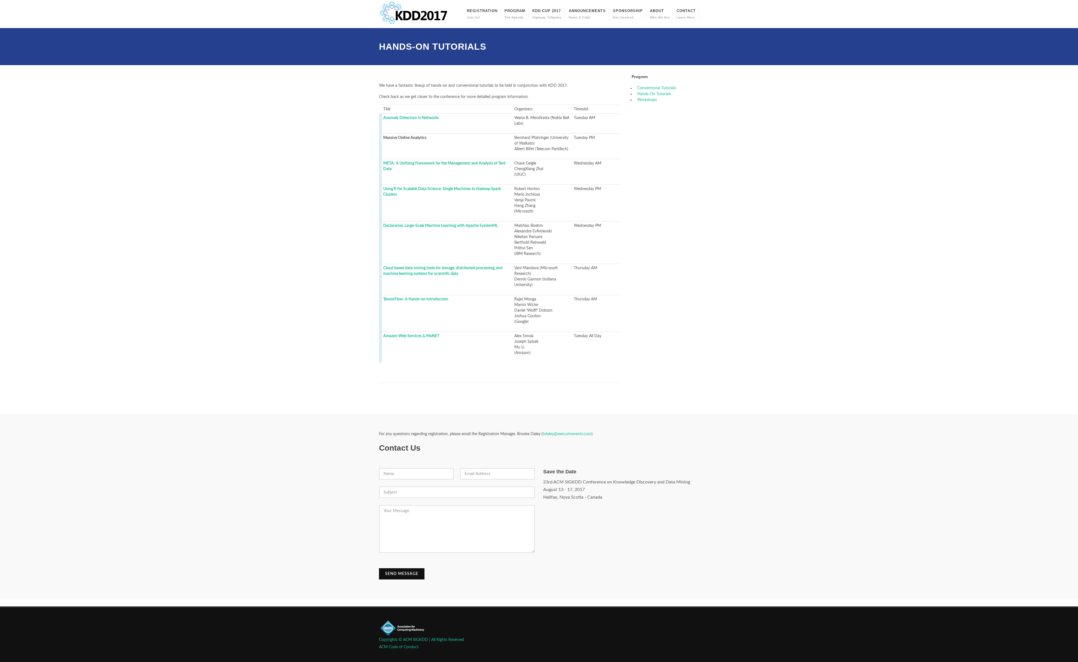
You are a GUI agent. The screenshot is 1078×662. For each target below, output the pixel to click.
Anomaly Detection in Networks (411, 118)
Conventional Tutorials (656, 88)
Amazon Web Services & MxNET (411, 336)
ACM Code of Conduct (399, 647)
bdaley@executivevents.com (567, 434)
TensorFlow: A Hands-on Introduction (415, 299)
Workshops (647, 100)
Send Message (401, 574)
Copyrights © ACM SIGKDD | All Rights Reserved (421, 640)
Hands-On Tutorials (654, 94)
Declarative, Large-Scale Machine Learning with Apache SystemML (440, 226)
